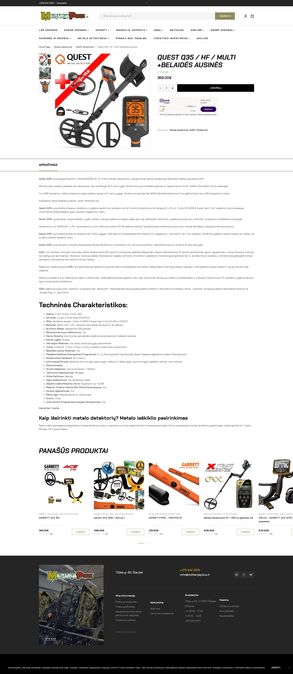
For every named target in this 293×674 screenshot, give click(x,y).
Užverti (275, 667)
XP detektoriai (230, 514)
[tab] (48, 165)
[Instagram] (243, 574)
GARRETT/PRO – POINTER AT (165, 517)
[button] (46, 55)
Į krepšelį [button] (80, 532)
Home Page (44, 47)
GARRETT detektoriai (49, 514)
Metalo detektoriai (63, 47)
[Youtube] (251, 574)
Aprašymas (48, 165)
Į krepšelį (215, 88)
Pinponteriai (174, 514)
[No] (289, 667)
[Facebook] (236, 574)
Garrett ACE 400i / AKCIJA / (109, 517)
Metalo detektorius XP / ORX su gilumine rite (228, 517)
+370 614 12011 (190, 570)
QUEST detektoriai (85, 47)
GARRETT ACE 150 (49, 517)
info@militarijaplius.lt (195, 575)
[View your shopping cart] (252, 16)
